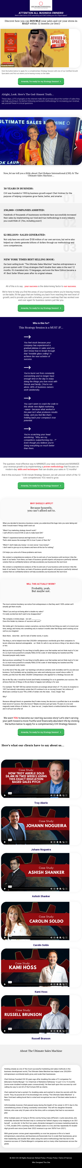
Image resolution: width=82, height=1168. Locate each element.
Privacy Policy (52, 1158)
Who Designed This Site (41, 1162)
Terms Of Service (65, 1158)
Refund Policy (40, 1158)
